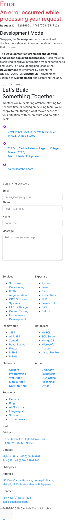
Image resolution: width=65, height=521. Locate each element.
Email (5, 190)
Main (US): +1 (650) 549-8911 (21, 456)
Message (8, 231)
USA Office (49, 377)
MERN (13, 352)
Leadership (49, 373)
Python (46, 283)
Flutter (13, 348)
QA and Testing (18, 311)
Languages (16, 411)
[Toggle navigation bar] (60, 8)
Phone (6, 202)
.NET (12, 332)
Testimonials (17, 419)
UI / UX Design (18, 307)
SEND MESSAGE (32, 270)
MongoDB (48, 340)
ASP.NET (14, 336)
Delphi (46, 311)
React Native (17, 344)
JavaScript (48, 303)
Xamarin (14, 340)
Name (6, 216)
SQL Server (49, 336)
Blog (12, 403)
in (3, 519)
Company (48, 369)
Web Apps (15, 377)
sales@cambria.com (20, 169)
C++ (44, 307)
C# (43, 291)
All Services (16, 407)
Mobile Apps (17, 381)
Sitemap (14, 415)
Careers (14, 399)
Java (45, 287)
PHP (44, 299)
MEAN (13, 356)
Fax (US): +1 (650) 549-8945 (21, 460)
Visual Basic (49, 295)
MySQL (46, 332)
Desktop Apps (18, 385)
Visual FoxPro (50, 352)
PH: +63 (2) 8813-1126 (16, 497)
